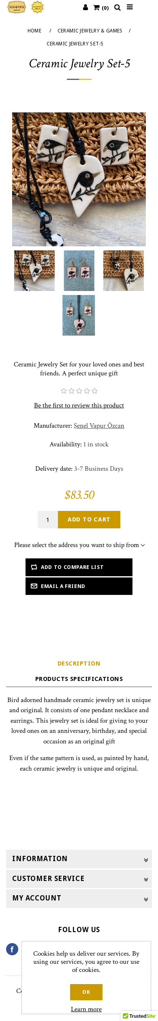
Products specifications (79, 679)
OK (86, 992)
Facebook (15, 949)
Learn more (86, 1009)
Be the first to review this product (79, 405)
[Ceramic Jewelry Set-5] (34, 270)
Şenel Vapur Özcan (99, 425)
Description (79, 663)
